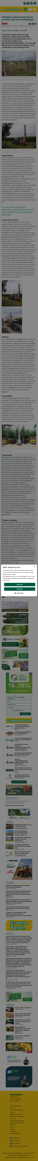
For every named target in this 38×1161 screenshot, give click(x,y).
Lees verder (6, 580)
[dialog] (19, 580)
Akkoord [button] (20, 584)
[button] (19, 593)
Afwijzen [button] (20, 589)
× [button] (34, 566)
